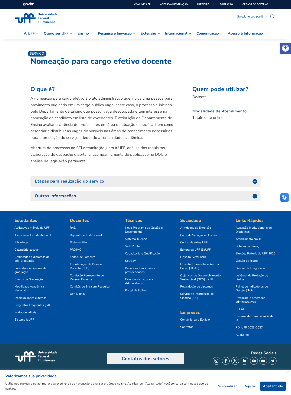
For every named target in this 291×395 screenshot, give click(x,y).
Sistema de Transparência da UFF (254, 318)
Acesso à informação (174, 4)
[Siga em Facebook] (226, 361)
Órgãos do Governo (255, 4)
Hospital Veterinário (193, 257)
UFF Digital (77, 294)
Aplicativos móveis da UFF (32, 228)
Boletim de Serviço (248, 246)
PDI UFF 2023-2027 (249, 328)
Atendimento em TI (248, 239)
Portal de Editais (25, 312)
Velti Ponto (132, 246)
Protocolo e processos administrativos (250, 300)
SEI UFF (241, 309)
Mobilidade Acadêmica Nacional (29, 288)
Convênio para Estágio (195, 320)
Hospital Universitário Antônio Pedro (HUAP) (200, 266)
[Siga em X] (235, 361)
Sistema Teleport (136, 239)
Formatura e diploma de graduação (30, 270)
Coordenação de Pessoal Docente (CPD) (86, 266)
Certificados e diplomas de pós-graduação (31, 259)
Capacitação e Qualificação (142, 254)
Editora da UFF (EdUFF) (196, 250)
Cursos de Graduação (28, 279)
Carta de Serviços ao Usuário (199, 235)
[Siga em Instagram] (216, 361)
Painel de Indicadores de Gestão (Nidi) (252, 288)
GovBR (28, 4)
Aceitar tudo (273, 386)
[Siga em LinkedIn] (244, 361)
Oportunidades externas (30, 298)
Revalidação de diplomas (196, 287)
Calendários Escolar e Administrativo (139, 281)
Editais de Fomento (82, 257)
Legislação (226, 4)
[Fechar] (288, 372)
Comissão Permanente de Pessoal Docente (87, 277)
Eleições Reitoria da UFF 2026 (255, 254)
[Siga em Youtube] (254, 361)
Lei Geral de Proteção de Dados (252, 277)
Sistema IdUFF (24, 320)
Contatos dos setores (145, 358)
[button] (285, 48)
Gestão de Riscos (247, 261)
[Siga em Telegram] (273, 361)
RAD (73, 228)
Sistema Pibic (79, 242)
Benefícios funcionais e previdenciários (140, 270)
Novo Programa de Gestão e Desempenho (144, 230)
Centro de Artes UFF (194, 242)
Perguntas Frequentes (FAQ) (33, 305)
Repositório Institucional (86, 235)
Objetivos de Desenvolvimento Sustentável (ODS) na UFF (200, 277)
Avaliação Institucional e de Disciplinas (254, 230)
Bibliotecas (21, 242)
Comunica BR (142, 4)
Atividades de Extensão (195, 228)
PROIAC (75, 250)
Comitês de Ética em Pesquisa (89, 287)
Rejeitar (249, 386)
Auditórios (242, 335)
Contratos (186, 327)
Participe (203, 4)
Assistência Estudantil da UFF (34, 235)
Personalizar (226, 386)
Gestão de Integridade (250, 268)
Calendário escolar (26, 250)
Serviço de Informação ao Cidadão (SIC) (197, 296)
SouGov (130, 261)
